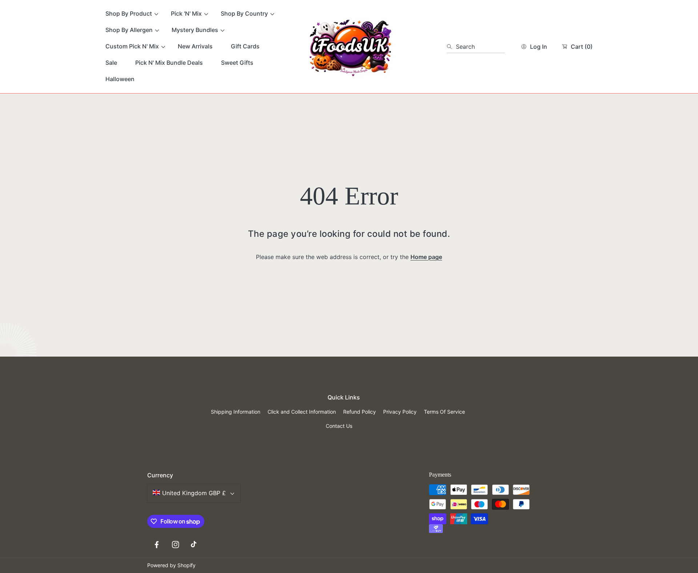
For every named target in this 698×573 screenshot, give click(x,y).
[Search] (451, 46)
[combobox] (476, 46)
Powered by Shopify (171, 565)
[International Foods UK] (349, 46)
